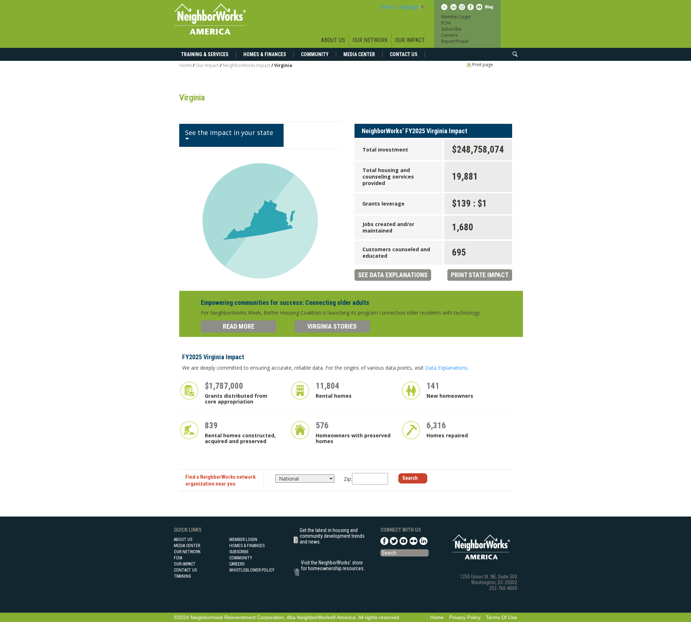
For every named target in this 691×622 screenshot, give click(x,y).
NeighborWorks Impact (247, 65)
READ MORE (238, 326)
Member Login (456, 17)
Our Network (370, 40)
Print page (482, 65)
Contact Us (403, 54)
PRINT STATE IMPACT (480, 275)
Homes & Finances (264, 54)
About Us (333, 40)
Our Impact (410, 40)
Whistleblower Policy (252, 570)
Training (182, 576)
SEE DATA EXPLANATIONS (393, 275)
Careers (449, 35)
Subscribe (451, 29)
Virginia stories (332, 326)
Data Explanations (446, 367)
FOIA (446, 23)
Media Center (359, 54)
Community (315, 54)
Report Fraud (454, 41)
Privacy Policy (464, 617)
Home (185, 65)
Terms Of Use (501, 617)
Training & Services (205, 54)
